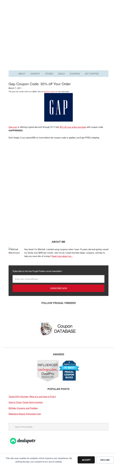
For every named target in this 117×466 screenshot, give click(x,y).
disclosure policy (49, 91)
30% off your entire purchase (72, 126)
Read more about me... (62, 256)
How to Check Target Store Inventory (26, 402)
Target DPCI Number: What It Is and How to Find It (32, 396)
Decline (105, 459)
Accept (86, 459)
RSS (37, 312)
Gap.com (13, 126)
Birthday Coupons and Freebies (23, 408)
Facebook (12, 312)
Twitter (20, 312)
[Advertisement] (58, 42)
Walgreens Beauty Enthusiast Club (25, 413)
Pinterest (29, 312)
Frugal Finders (58, 16)
